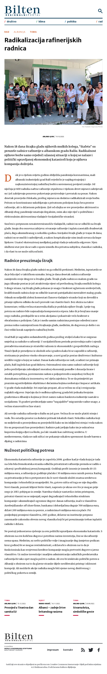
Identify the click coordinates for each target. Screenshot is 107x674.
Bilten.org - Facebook (99, 650)
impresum (53, 649)
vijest (42, 600)
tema (33, 31)
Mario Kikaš (44, 603)
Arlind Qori (48, 136)
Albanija (19, 31)
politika (71, 21)
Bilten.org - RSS (83, 650)
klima (42, 21)
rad (101, 21)
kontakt (68, 649)
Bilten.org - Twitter (91, 650)
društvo (11, 21)
